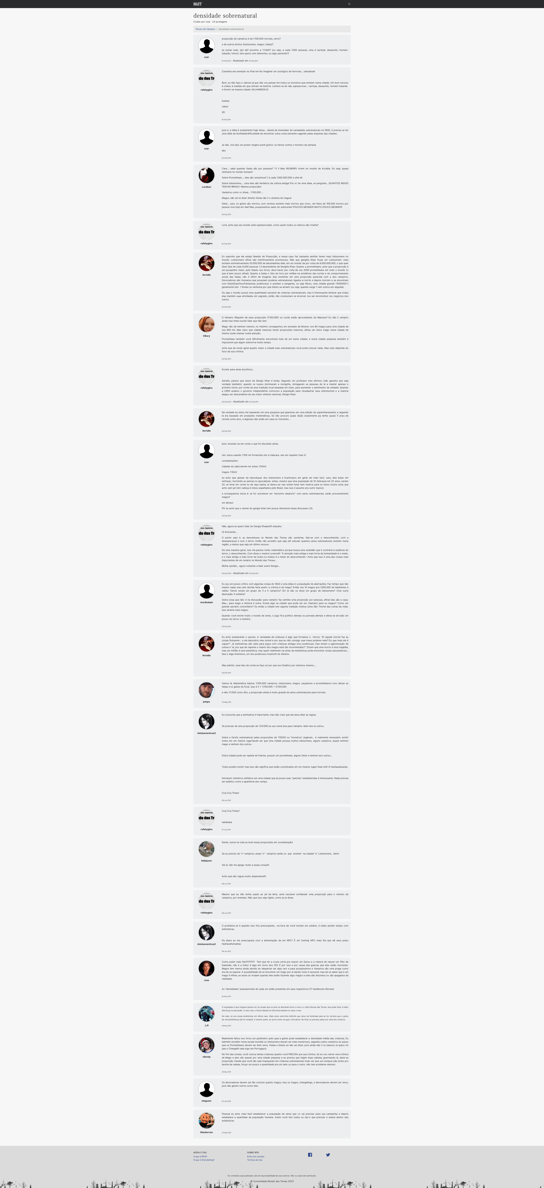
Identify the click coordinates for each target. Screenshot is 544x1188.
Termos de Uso (255, 1160)
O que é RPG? (200, 1156)
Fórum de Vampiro (205, 29)
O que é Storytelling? (203, 1160)
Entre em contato (255, 1156)
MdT (197, 4)
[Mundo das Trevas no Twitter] (328, 1157)
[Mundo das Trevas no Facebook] (310, 1157)
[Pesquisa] (349, 4)
